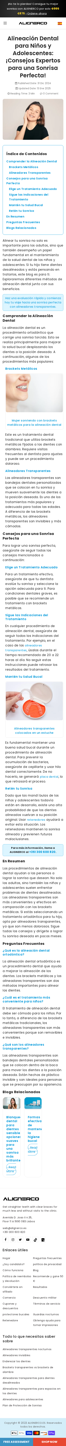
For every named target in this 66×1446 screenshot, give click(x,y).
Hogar (6, 1258)
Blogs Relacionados (21, 228)
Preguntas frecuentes (47, 1258)
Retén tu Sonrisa (21, 211)
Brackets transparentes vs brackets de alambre (28, 1370)
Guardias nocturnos (46, 1314)
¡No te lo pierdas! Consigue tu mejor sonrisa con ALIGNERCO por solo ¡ (33, 8)
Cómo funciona (13, 1270)
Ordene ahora (37, 13)
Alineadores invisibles (16, 1355)
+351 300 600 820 (42, 852)
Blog (36, 1270)
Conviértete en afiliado (13, 1289)
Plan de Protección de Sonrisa (22, 1405)
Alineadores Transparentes (30, 173)
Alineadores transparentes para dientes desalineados (29, 1380)
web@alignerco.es (14, 1228)
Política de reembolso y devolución (17, 1279)
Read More (11, 1169)
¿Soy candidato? (14, 1264)
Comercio (9, 1297)
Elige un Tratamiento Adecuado (33, 189)
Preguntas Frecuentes (23, 222)
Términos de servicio (46, 1304)
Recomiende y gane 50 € (48, 1279)
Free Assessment (16, 1442)
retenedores (36, 820)
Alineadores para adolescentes (23, 1399)
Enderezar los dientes (17, 1361)
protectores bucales (16, 1314)
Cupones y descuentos (10, 1306)
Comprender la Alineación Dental (31, 161)
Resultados (40, 1287)
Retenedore (10, 1320)
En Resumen (15, 216)
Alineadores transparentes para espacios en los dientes (32, 1391)
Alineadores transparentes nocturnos (27, 1349)
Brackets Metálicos (23, 167)
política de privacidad (47, 1264)
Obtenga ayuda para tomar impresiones (47, 1323)
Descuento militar (45, 1297)
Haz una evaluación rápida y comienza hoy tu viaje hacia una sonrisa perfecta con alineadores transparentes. (33, 302)
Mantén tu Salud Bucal (26, 205)
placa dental (49, 777)
